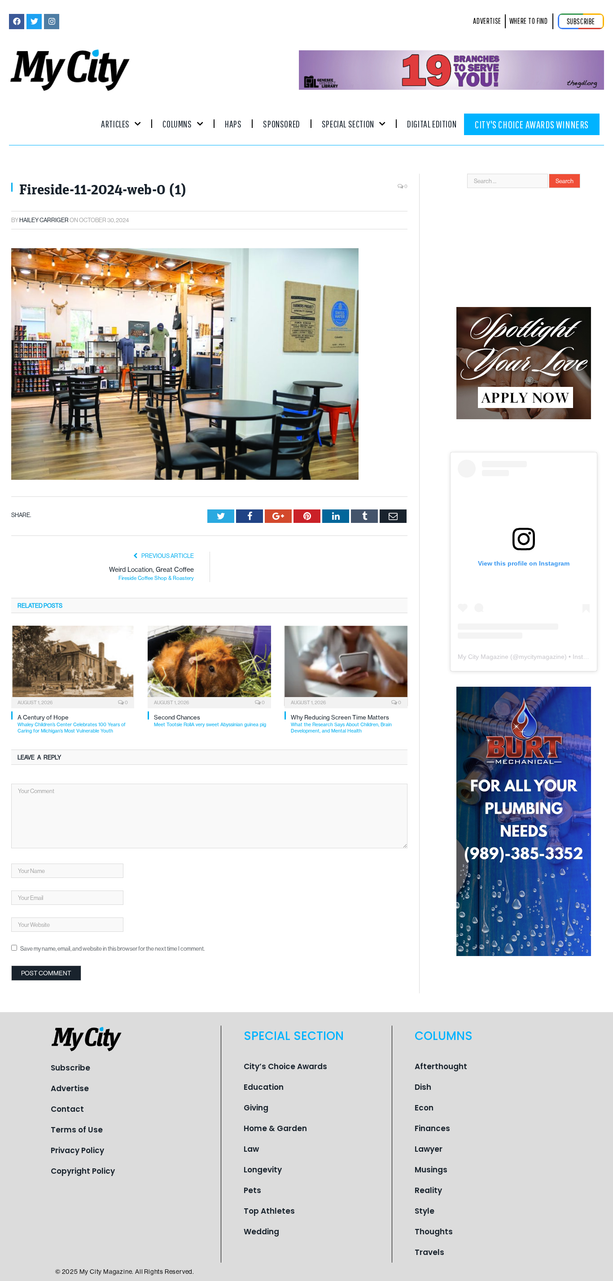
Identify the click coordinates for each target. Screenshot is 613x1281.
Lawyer (428, 1149)
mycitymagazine (542, 656)
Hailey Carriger (44, 220)
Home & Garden (275, 1128)
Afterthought (441, 1066)
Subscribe (70, 1067)
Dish (423, 1087)
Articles (115, 123)
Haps (233, 123)
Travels (429, 1252)
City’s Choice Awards (285, 1066)
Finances (432, 1128)
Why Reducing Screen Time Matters (341, 724)
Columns (177, 123)
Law (251, 1149)
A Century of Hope (72, 724)
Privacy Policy (77, 1150)
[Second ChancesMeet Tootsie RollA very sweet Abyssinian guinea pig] (209, 666)
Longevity (263, 1169)
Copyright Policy (83, 1171)
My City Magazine (483, 656)
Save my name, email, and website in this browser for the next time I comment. (112, 948)
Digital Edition (431, 123)
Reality (428, 1190)
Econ (424, 1107)
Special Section (348, 123)
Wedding (261, 1231)
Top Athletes (269, 1211)
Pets (252, 1190)
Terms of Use (77, 1129)
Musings (431, 1169)
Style (424, 1211)
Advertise (70, 1088)
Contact (67, 1109)
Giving (256, 1107)
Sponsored (281, 123)
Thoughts (434, 1231)
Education (264, 1087)
